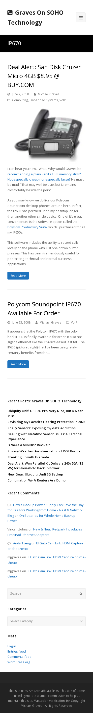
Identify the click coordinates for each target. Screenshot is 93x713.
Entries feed (16, 651)
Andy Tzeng (22, 543)
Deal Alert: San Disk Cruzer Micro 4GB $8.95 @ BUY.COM (44, 76)
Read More (18, 276)
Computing (20, 100)
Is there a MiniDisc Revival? (28, 445)
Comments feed (19, 656)
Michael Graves (49, 94)
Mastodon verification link (52, 701)
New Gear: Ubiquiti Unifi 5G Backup (35, 474)
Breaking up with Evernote (28, 457)
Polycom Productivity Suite (27, 227)
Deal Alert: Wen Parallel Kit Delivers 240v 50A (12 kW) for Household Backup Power (45, 466)
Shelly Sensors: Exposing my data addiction (41, 428)
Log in (11, 646)
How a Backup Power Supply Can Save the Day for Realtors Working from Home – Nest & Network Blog (45, 510)
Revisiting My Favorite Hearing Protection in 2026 (46, 422)
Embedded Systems (44, 100)
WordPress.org (18, 662)
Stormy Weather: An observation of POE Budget (44, 451)
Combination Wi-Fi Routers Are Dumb (36, 480)
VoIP (63, 100)
